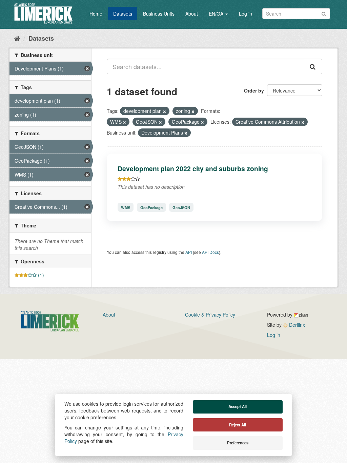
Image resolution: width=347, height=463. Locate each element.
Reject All (237, 425)
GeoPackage (151, 207)
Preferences (237, 443)
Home (95, 13)
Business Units (159, 13)
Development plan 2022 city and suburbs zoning (193, 168)
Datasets (122, 13)
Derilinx (296, 324)
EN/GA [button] (217, 13)
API (188, 252)
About (191, 13)
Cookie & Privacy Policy (210, 314)
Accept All (237, 406)
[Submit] (324, 13)
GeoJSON (181, 207)
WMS (125, 207)
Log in (245, 13)
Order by (254, 90)
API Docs (210, 252)
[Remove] (164, 111)
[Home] (17, 38)
